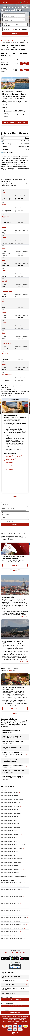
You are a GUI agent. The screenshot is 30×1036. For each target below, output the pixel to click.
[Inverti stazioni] (27, 17)
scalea (4, 322)
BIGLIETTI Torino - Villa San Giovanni (14, 122)
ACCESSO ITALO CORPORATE (18, 1006)
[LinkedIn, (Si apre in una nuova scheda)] (13, 953)
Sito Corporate (9, 1019)
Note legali (5, 1018)
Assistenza (4, 1016)
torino (3, 192)
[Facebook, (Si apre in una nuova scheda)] (6, 953)
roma (3, 248)
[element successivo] (19, 496)
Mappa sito (25, 1016)
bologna (4, 227)
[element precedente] (11, 496)
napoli (3, 260)
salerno (4, 270)
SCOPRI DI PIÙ (20, 566)
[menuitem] (18, 2)
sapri (3, 302)
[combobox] (12, 16)
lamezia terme (6, 343)
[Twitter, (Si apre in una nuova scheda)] (17, 953)
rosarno (4, 364)
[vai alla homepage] (4, 2)
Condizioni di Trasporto (17, 1016)
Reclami (9, 1016)
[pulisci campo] (23, 15)
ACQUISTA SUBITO (25, 63)
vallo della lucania (7, 291)
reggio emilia (5, 217)
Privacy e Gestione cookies (14, 1018)
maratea (4, 312)
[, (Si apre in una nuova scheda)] (9, 953)
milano (4, 204)
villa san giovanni (7, 374)
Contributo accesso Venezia (18, 1019)
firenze (4, 237)
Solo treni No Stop (8, 521)
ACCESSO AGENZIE (19, 1013)
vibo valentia (5, 354)
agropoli (4, 281)
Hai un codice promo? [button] (21, 29)
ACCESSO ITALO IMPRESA (19, 1000)
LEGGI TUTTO (24, 616)
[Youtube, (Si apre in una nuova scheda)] (20, 953)
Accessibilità (23, 1018)
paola (3, 333)
